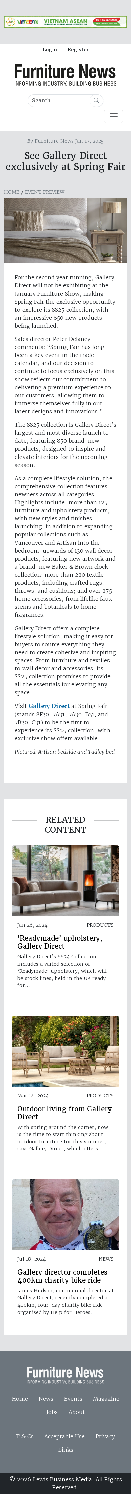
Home (11, 192)
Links (65, 1449)
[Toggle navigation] (113, 116)
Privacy (105, 1436)
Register (78, 50)
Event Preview (44, 192)
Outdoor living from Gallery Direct (64, 1113)
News (46, 1398)
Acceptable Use (64, 1436)
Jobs (52, 1412)
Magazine (106, 1398)
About (77, 1412)
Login (50, 50)
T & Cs (25, 1436)
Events (73, 1398)
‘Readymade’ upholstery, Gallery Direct (59, 942)
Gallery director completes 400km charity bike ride (62, 1276)
